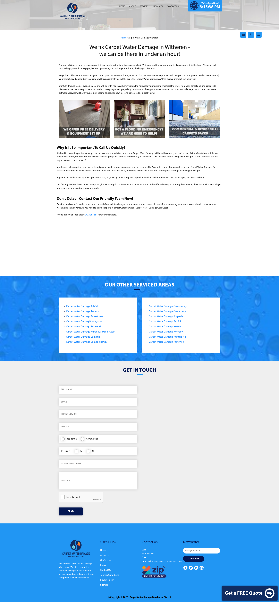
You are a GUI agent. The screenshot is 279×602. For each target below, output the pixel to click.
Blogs (103, 565)
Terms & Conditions (109, 575)
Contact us (173, 7)
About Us (104, 555)
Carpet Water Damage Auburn (82, 311)
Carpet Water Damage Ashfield (82, 306)
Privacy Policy (107, 580)
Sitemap (104, 585)
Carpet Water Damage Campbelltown (86, 342)
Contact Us (105, 570)
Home (122, 7)
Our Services (106, 560)
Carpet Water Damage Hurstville (166, 342)
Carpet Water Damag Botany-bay (84, 321)
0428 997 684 (91, 215)
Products (158, 7)
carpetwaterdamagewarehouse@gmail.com (162, 561)
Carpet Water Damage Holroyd (165, 327)
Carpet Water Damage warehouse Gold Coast (90, 332)
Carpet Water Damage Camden (83, 337)
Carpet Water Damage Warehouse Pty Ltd (150, 597)
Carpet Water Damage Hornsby (166, 332)
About (132, 7)
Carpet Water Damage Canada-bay (168, 306)
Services (144, 7)
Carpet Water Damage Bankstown (84, 316)
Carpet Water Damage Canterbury (167, 311)
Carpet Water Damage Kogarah (166, 316)
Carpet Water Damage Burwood (83, 327)
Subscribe (193, 559)
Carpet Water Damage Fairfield (165, 321)
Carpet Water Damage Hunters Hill (167, 337)
